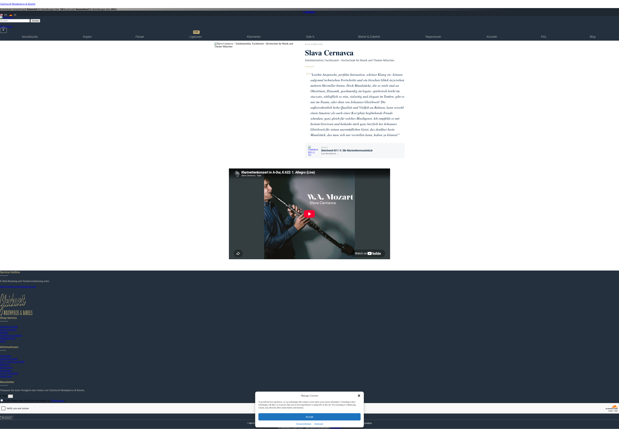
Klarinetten (254, 36)
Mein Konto (6, 26)
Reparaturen (433, 36)
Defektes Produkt (9, 326)
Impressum (318, 424)
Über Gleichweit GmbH (12, 361)
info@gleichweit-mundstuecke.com (18, 286)
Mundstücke (30, 36)
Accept (309, 416)
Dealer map (6, 376)
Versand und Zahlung (11, 335)
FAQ (543, 36)
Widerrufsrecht (7, 338)
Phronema (335, 427)
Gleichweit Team (8, 358)
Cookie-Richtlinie (9, 373)
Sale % (310, 36)
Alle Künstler (314, 44)
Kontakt (4, 332)
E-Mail (4, 395)
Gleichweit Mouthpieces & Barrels (17, 4)
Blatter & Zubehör (369, 36)
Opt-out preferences (303, 424)
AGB (3, 341)
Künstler (492, 36)
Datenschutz (6, 367)
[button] (359, 395)
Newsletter (5, 356)
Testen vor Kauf (8, 329)
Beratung (4, 364)
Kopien (87, 36)
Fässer (140, 36)
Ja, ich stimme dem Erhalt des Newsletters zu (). (34, 400)
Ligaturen (196, 36)
